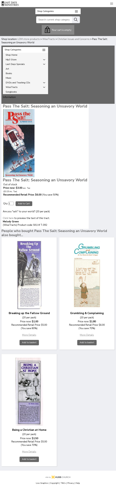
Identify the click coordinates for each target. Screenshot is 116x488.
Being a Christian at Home (29, 430)
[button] (58, 3)
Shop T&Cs (24, 100)
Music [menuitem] (8, 78)
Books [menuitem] (9, 73)
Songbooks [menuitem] (11, 91)
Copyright (54, 483)
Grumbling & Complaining (87, 313)
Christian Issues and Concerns (73, 39)
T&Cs (63, 483)
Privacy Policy (10, 100)
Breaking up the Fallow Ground (29, 313)
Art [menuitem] (7, 68)
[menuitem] (25, 59)
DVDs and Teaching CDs (18, 82)
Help (78, 483)
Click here (8, 218)
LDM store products (29, 39)
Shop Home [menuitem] (11, 55)
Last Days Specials (15, 64)
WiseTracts (48, 39)
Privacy (70, 483)
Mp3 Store (11, 59)
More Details (29, 335)
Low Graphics (42, 483)
